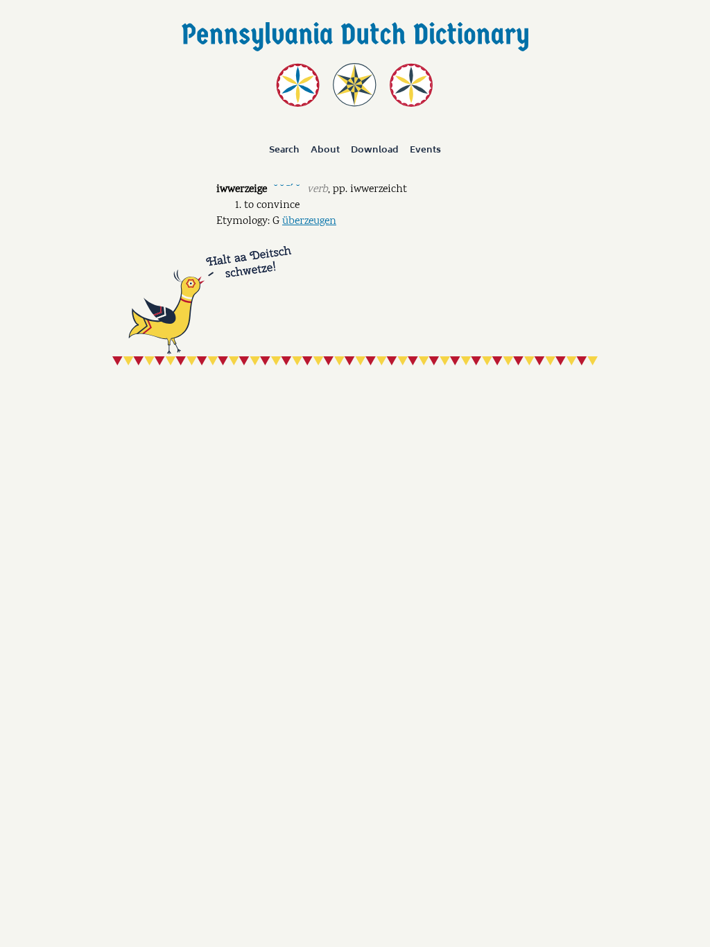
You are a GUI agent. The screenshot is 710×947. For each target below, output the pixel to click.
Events (425, 149)
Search (284, 149)
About (325, 149)
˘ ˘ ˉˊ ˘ (287, 188)
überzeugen (309, 221)
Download (375, 149)
